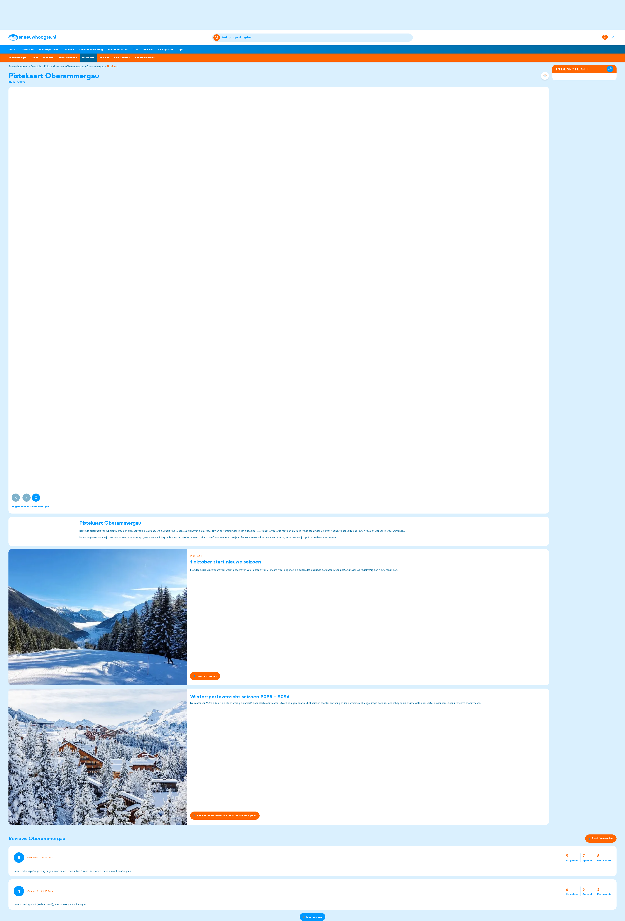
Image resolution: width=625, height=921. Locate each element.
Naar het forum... (207, 676)
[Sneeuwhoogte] (108, 37)
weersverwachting (154, 537)
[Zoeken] (317, 37)
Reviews (148, 49)
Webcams (28, 49)
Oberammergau (75, 66)
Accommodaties (118, 49)
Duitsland (49, 66)
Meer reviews (314, 917)
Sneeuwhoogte (17, 57)
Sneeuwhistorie (68, 57)
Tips (135, 49)
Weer (35, 57)
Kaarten (69, 49)
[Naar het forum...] (97, 617)
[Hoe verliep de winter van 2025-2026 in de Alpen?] (97, 757)
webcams (171, 537)
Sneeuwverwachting (91, 49)
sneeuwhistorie (186, 537)
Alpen (60, 66)
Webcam (48, 57)
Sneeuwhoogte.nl (18, 66)
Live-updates (122, 57)
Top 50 (12, 49)
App (181, 49)
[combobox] (317, 37)
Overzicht (36, 66)
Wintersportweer (49, 49)
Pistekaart (88, 57)
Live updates (165, 49)
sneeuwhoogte (134, 537)
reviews (203, 537)
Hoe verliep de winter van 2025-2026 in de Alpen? (226, 815)
